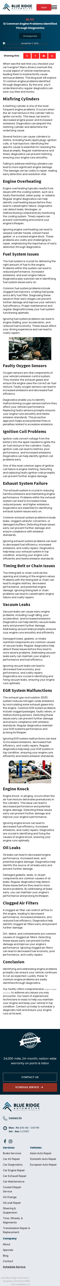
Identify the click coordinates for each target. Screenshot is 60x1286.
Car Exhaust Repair (15, 1176)
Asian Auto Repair (41, 1153)
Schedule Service (14, 1267)
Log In (44, 7)
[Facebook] (35, 56)
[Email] (43, 56)
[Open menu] (54, 7)
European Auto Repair (43, 1164)
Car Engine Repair (14, 1170)
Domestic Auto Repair (43, 1159)
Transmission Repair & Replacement (16, 1230)
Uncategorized (30, 36)
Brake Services (12, 1153)
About (6, 1244)
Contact (8, 1261)
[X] (27, 56)
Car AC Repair (11, 1159)
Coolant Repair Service (12, 1189)
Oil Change (10, 1197)
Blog (5, 1255)
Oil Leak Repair (12, 1202)
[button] (30, 1087)
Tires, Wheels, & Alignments (13, 1220)
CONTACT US (30, 1077)
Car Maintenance (13, 1181)
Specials (8, 1250)
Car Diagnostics (12, 1164)
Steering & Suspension (10, 1210)
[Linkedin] (52, 56)
